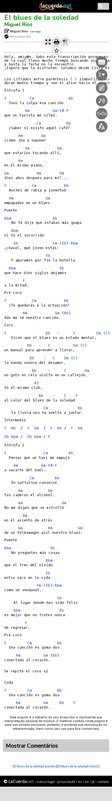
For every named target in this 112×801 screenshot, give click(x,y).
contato (103, 781)
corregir (35, 31)
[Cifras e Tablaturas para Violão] (56, 9)
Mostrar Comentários (32, 745)
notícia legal (46, 781)
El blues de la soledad (41, 17)
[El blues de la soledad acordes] (35, 766)
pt (93, 781)
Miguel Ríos (18, 24)
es (80, 781)
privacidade (66, 781)
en (87, 781)
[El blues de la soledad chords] (78, 766)
